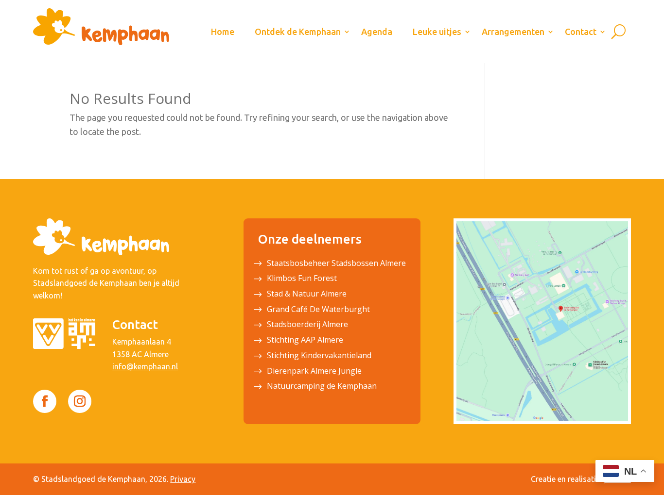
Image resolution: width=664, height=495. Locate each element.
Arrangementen (513, 31)
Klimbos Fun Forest (302, 279)
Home (222, 31)
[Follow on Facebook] (44, 401)
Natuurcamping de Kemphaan (322, 386)
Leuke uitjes (437, 31)
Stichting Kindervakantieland (319, 356)
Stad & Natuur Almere (307, 294)
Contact (580, 31)
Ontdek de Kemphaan (298, 31)
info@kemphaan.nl (145, 366)
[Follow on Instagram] (79, 401)
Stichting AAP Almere (305, 340)
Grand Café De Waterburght (318, 310)
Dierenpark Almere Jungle (314, 371)
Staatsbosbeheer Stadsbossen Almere (336, 264)
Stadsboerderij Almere (307, 325)
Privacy (182, 479)
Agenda (376, 31)
